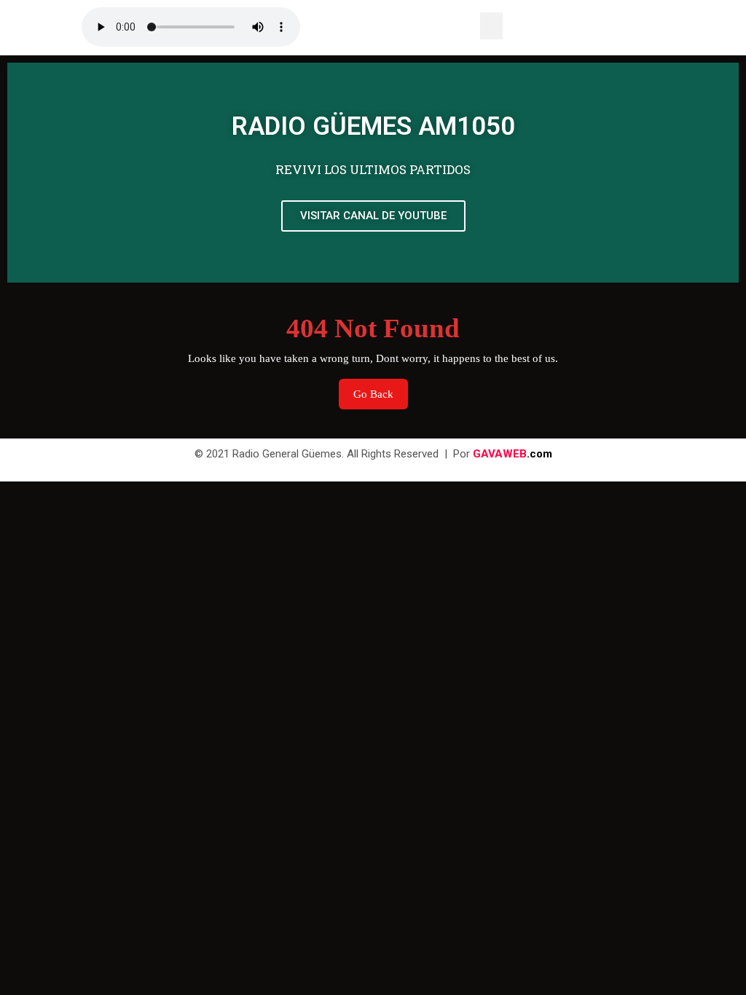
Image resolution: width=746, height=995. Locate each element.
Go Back (380, 389)
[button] (491, 26)
